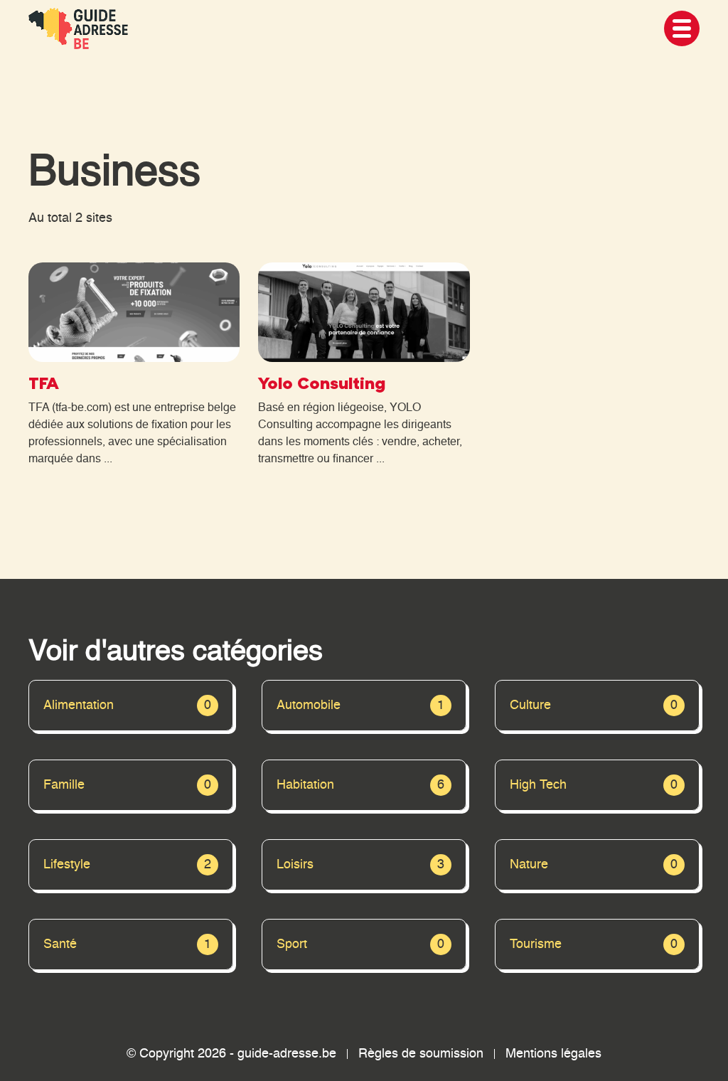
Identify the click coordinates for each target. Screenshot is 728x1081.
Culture (594, 705)
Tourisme (594, 944)
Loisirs (360, 864)
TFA (43, 382)
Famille (127, 785)
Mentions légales (553, 1054)
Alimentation (127, 705)
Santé (127, 944)
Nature (594, 864)
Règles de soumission (420, 1054)
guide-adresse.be (286, 1054)
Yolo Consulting (321, 382)
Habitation (360, 785)
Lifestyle (127, 864)
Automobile (360, 705)
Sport (360, 944)
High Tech (594, 785)
